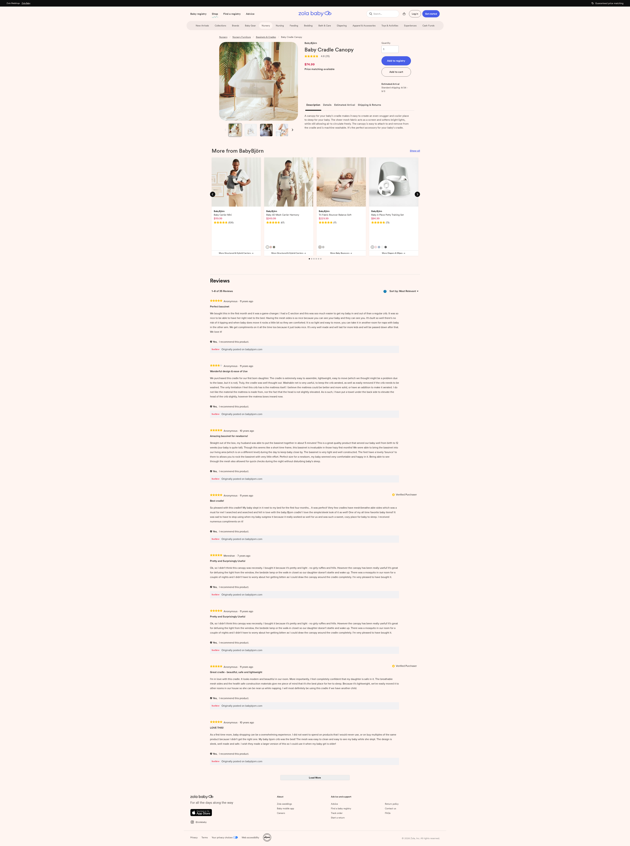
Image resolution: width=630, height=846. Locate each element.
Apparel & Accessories (364, 25)
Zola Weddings (13, 3)
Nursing (280, 25)
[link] (311, 56)
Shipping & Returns (369, 104)
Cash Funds (428, 25)
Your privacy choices (222, 837)
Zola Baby (26, 3)
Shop (215, 13)
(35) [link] (327, 56)
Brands (235, 25)
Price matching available (319, 69)
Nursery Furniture (241, 37)
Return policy (392, 804)
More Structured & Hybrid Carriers (235, 253)
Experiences (410, 25)
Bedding (308, 25)
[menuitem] (407, 291)
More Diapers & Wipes (392, 253)
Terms (204, 837)
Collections (220, 25)
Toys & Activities (389, 25)
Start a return (338, 817)
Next (292, 130)
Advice (250, 13)
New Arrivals (202, 25)
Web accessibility (250, 837)
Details (327, 104)
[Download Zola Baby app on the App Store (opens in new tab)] (201, 812)
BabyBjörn (310, 43)
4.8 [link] (323, 56)
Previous (224, 130)
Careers (281, 813)
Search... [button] (377, 13)
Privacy (194, 837)
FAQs (387, 813)
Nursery (266, 25)
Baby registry (198, 13)
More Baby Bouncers (339, 253)
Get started (431, 13)
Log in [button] (415, 13)
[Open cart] (404, 13)
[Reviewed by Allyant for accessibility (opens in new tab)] (267, 837)
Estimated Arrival (344, 104)
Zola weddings (284, 804)
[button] (396, 60)
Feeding (294, 25)
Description (313, 104)
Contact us (390, 808)
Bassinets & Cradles (266, 37)
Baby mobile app (285, 808)
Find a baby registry (341, 808)
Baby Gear (250, 25)
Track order (337, 813)
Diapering (342, 25)
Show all (415, 150)
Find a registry (232, 13)
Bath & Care (324, 25)
